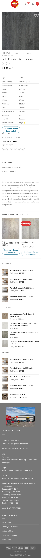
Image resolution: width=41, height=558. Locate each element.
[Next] (39, 238)
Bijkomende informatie (11, 167)
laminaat (7, 145)
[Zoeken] (25, 4)
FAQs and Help (7, 531)
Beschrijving (7, 163)
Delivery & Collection (10, 527)
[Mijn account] (33, 3)
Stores (16, 552)
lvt (12, 145)
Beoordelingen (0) (9, 172)
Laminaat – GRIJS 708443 (10, 243)
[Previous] (1, 238)
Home (7, 53)
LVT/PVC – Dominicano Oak (29, 244)
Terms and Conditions (10, 535)
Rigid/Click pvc (8, 56)
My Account (6, 522)
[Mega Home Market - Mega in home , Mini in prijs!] (14, 4)
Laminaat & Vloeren (22, 54)
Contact (23, 552)
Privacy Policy (7, 539)
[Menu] (37, 4)
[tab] (20, 163)
